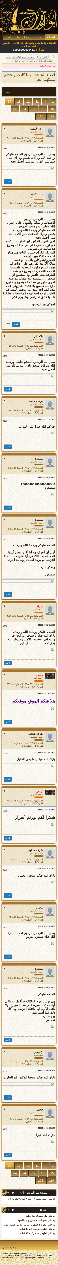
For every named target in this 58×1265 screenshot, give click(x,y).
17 (33, 109)
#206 (5, 870)
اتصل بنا (12, 1244)
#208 (5, 988)
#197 (5, 213)
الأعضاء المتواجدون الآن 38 (42, 1198)
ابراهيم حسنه (36, 401)
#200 (5, 478)
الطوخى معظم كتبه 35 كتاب (33, 1229)
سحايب (39, 907)
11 (37, 101)
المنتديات (51, 37)
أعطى (28, 140)
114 (51, 116)
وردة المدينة (36, 128)
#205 (5, 811)
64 (15, 109)
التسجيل (38, 37)
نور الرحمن (37, 193)
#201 (5, 539)
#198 (5, 356)
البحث (8, 37)
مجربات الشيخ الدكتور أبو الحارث (20, 57)
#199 (5, 421)
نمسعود (39, 458)
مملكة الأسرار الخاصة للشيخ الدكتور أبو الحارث (32, 61)
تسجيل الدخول (22, 37)
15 (52, 109)
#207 (5, 927)
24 (24, 109)
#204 (5, 753)
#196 (5, 148)
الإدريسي (38, 1052)
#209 (5, 1072)
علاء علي (38, 336)
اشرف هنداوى (35, 733)
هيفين (40, 1109)
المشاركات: (17, 138)
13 (18, 101)
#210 (5, 1129)
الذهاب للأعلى (8, 1248)
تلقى (41, 140)
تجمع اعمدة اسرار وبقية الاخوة (32, 1220)
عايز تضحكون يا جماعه (36, 1216)
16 (43, 109)
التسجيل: (39, 138)
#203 (5, 695)
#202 (5, 626)
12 (28, 101)
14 (9, 101)
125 (40, 116)
